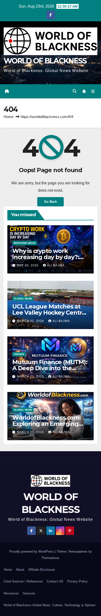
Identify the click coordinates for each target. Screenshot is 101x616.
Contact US (55, 581)
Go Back (50, 201)
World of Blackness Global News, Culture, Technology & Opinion (49, 605)
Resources (11, 593)
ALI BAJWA (55, 265)
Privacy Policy (77, 581)
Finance (19, 354)
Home (8, 117)
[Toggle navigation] (93, 91)
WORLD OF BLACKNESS (45, 60)
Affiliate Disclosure (41, 569)
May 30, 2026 (28, 265)
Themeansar (50, 558)
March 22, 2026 (31, 321)
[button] (74, 91)
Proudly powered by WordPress (32, 551)
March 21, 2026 (31, 376)
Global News (23, 298)
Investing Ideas (25, 243)
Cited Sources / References (23, 581)
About (20, 569)
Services (29, 593)
